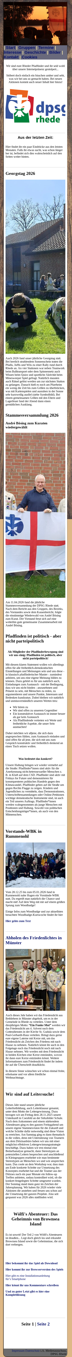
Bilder (55, 52)
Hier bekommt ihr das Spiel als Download (32, 1263)
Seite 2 (43, 1324)
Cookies (29, 57)
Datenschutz (32, 1350)
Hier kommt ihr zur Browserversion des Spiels (34, 1269)
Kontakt (11, 57)
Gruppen (26, 47)
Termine (46, 47)
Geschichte (35, 52)
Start (10, 47)
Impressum (18, 1350)
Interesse (12, 52)
